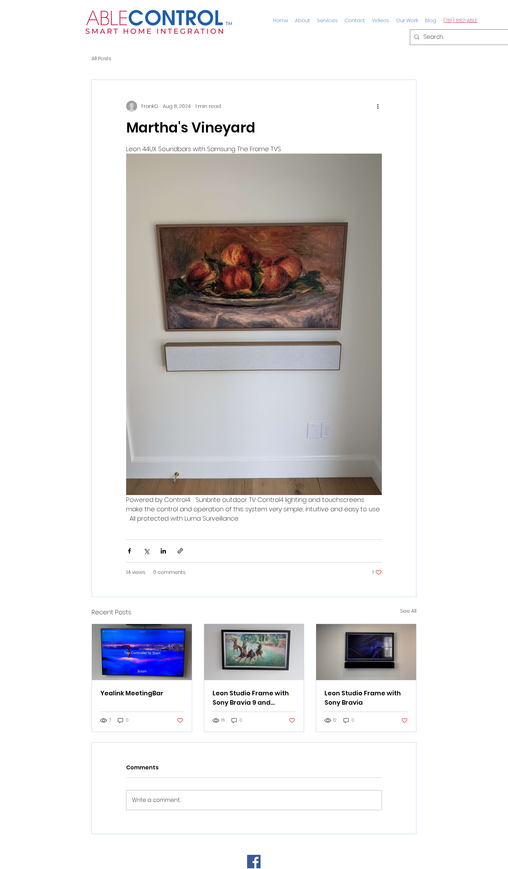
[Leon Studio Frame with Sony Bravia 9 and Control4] (254, 652)
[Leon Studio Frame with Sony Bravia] (366, 652)
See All (408, 610)
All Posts (101, 58)
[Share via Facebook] (129, 551)
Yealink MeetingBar (131, 693)
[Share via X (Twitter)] (146, 551)
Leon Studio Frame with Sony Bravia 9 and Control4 (251, 698)
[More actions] (378, 106)
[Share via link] (180, 551)
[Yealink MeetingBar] (142, 652)
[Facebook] (254, 861)
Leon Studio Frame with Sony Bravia (362, 698)
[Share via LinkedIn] (163, 551)
